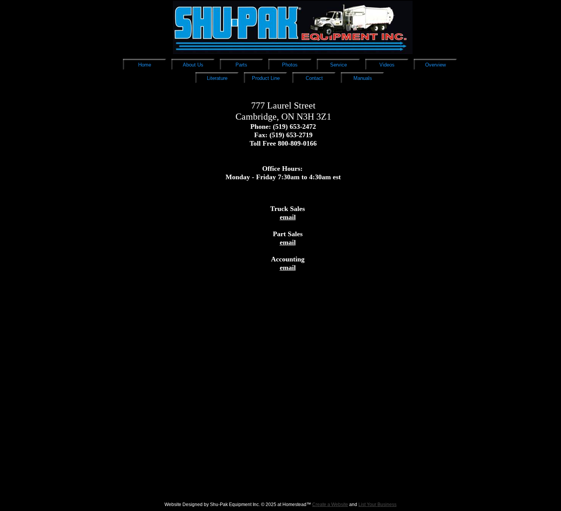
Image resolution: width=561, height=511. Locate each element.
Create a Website (330, 504)
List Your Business (377, 504)
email (288, 217)
